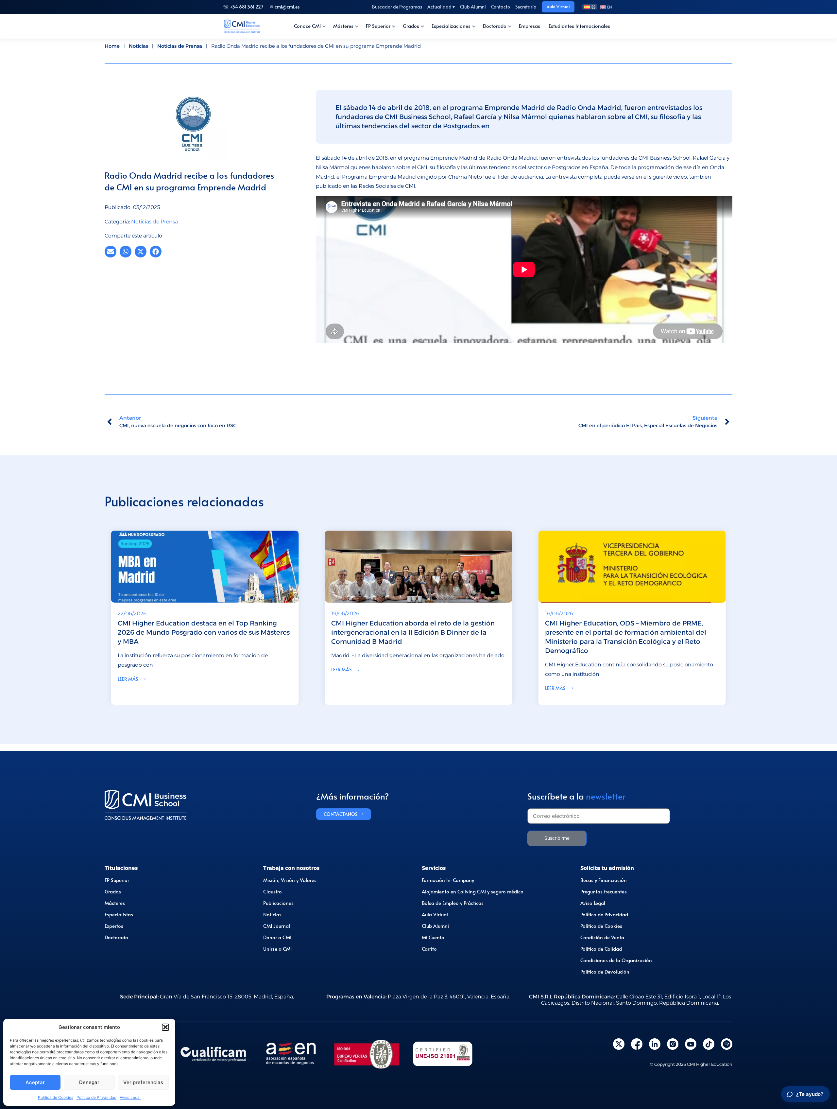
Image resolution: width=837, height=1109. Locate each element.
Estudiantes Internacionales (579, 26)
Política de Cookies (55, 1097)
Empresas (529, 26)
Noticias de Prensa (179, 46)
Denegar (89, 1082)
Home (112, 46)
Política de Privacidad (96, 1097)
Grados (411, 26)
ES (593, 6)
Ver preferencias (143, 1082)
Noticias (138, 46)
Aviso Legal (130, 1097)
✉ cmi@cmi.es (284, 7)
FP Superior (378, 26)
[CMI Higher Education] (241, 26)
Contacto (500, 7)
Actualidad (441, 7)
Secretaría (526, 7)
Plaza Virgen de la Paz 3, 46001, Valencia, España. (418, 997)
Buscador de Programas (397, 7)
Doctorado (494, 26)
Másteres (343, 26)
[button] (165, 1027)
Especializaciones (451, 26)
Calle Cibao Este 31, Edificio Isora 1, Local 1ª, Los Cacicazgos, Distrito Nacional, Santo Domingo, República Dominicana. (630, 1000)
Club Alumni (473, 7)
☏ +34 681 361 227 (243, 7)
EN (609, 6)
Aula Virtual (558, 6)
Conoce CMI (307, 26)
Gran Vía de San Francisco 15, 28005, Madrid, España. (207, 997)
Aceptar (35, 1082)
